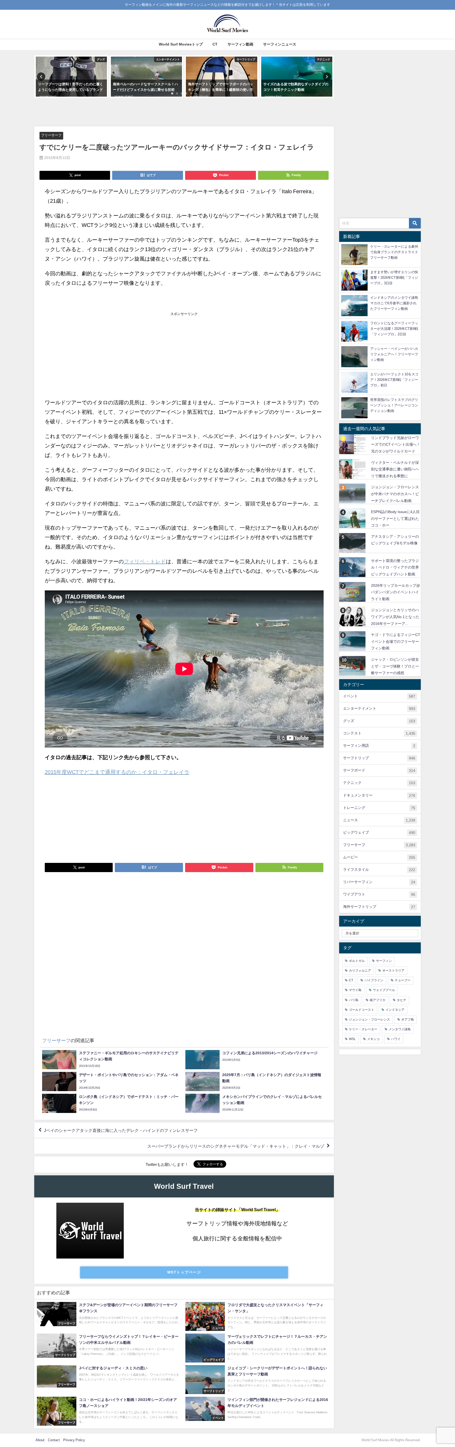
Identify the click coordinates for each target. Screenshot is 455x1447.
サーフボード (379, 770)
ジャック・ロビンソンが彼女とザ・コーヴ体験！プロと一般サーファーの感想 (395, 666)
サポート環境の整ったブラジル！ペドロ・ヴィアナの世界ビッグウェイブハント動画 (395, 567)
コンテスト (379, 733)
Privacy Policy (74, 1440)
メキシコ (373, 1039)
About (40, 1440)
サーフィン (384, 960)
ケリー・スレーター (363, 1029)
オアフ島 (407, 1019)
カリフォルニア (360, 970)
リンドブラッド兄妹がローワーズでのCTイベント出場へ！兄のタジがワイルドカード (395, 444)
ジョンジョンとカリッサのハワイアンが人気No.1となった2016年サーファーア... (395, 616)
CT (214, 44)
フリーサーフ (51, 135)
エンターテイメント (379, 708)
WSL (352, 1039)
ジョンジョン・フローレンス (369, 1019)
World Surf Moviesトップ (181, 44)
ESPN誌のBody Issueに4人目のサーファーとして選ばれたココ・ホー (395, 518)
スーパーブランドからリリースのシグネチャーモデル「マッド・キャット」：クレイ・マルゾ (235, 1146)
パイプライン (373, 980)
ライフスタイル (379, 870)
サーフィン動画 (240, 44)
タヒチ (401, 1000)
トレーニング (379, 808)
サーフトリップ (379, 758)
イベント (379, 696)
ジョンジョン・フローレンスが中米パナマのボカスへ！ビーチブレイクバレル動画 (395, 493)
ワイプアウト (379, 894)
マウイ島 (355, 990)
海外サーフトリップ (379, 907)
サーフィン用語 (379, 746)
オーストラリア (393, 970)
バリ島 (353, 1000)
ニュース (379, 820)
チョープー (403, 980)
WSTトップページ (184, 1272)
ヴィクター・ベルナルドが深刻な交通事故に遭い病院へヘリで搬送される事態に (395, 469)
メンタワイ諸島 (400, 1029)
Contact (54, 1440)
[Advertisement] (184, 112)
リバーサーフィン (379, 882)
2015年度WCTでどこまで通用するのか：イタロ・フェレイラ (117, 772)
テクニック (379, 783)
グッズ (379, 721)
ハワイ (395, 1039)
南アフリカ (377, 1000)
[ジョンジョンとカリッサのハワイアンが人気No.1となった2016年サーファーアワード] (353, 616)
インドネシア (394, 1009)
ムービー (379, 857)
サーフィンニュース (279, 44)
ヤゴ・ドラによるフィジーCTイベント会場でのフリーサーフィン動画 (395, 641)
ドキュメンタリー (379, 795)
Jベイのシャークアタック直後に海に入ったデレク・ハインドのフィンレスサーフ (121, 1130)
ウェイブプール (384, 990)
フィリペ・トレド (145, 561)
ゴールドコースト (361, 1009)
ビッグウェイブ (379, 832)
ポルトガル (357, 960)
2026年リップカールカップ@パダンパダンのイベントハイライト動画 (395, 592)
